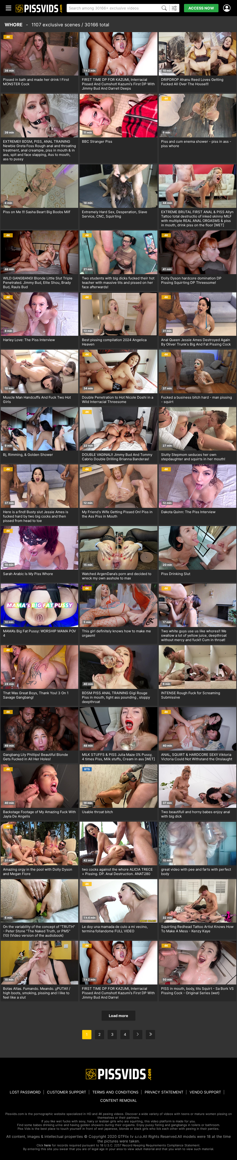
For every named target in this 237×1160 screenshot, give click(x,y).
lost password (25, 1092)
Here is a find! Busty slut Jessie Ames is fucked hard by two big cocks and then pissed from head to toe (35, 516)
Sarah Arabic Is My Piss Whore (28, 574)
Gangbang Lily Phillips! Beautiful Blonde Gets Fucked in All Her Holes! (35, 756)
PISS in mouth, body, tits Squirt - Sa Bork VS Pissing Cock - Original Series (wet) (197, 990)
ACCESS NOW (201, 8)
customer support (66, 1092)
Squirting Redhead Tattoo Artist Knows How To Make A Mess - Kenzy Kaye (197, 928)
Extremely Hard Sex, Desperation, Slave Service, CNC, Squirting (114, 214)
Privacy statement (164, 1092)
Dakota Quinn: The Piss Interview (188, 512)
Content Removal (118, 1100)
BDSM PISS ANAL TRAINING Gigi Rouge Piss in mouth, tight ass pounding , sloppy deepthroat (116, 697)
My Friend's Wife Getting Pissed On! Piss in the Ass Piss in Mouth (117, 514)
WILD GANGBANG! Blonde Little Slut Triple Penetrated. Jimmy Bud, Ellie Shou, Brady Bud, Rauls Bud (37, 282)
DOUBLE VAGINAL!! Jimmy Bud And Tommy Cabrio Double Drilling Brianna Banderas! (117, 456)
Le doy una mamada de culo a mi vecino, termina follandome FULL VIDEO (115, 928)
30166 (91, 24)
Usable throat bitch (97, 812)
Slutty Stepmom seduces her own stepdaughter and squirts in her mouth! (193, 456)
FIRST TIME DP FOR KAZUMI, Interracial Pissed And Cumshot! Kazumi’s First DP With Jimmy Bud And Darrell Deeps (118, 84)
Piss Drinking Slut (175, 574)
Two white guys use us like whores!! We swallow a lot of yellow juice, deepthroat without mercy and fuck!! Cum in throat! (194, 635)
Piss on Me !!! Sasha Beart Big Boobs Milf (36, 212)
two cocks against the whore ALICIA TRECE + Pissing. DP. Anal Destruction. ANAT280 (117, 871)
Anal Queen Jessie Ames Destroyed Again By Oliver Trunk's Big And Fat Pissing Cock (196, 342)
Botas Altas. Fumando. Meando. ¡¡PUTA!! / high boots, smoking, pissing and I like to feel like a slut (36, 992)
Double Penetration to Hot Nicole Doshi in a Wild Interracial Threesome (117, 399)
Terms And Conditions (115, 1092)
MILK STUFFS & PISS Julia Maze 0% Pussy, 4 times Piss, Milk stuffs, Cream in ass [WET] (118, 756)
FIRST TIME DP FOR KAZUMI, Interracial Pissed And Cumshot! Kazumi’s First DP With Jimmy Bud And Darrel (118, 992)
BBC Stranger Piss (97, 141)
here (47, 1145)
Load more (118, 1015)
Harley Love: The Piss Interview (29, 340)
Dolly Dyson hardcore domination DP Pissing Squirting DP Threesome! (191, 280)
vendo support (205, 1092)
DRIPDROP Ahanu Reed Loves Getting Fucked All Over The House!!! (192, 81)
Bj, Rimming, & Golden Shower (28, 454)
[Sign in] (227, 8)
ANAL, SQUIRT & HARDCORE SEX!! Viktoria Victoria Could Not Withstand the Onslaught (196, 756)
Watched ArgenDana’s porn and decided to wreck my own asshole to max (116, 576)
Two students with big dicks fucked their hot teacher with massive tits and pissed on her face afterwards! (118, 282)
